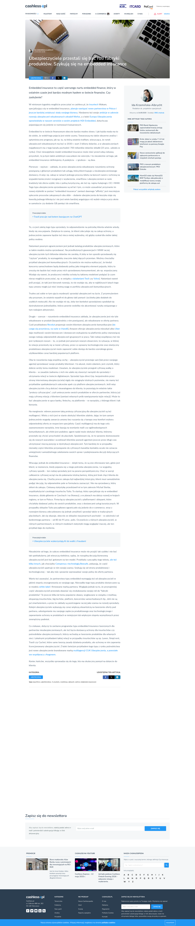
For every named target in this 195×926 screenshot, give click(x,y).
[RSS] (44, 910)
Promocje (30, 853)
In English (128, 14)
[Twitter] (31, 910)
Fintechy (74, 14)
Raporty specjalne (84, 913)
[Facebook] (27, 910)
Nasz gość (60, 14)
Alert (80, 905)
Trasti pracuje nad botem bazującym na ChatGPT (57, 217)
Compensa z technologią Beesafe (71, 564)
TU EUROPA (56, 682)
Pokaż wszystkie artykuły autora (146, 189)
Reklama (105, 905)
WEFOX (77, 682)
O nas (140, 14)
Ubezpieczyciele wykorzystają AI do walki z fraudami (59, 541)
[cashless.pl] (36, 6)
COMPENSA (64, 682)
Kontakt (105, 917)
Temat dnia (58, 901)
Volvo (96, 279)
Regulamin (105, 909)
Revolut (51, 325)
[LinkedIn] (40, 910)
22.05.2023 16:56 (39, 52)
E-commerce (100, 14)
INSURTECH (36, 682)
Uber (117, 329)
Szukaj (80, 909)
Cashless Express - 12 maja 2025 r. (84, 875)
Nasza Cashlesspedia (85, 901)
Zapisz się (156, 907)
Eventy (117, 14)
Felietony (48, 14)
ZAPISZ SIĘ (155, 828)
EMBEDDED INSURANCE (88, 682)
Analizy (57, 913)
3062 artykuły (159, 113)
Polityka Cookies (108, 913)
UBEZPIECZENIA (36, 78)
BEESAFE (71, 682)
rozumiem (170, 922)
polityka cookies (108, 922)
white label (44, 587)
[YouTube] (35, 910)
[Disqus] (74, 715)
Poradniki (86, 14)
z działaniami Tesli (80, 279)
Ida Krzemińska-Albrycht (43, 50)
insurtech (93, 104)
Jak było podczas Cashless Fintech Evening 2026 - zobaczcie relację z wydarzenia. (109, 878)
